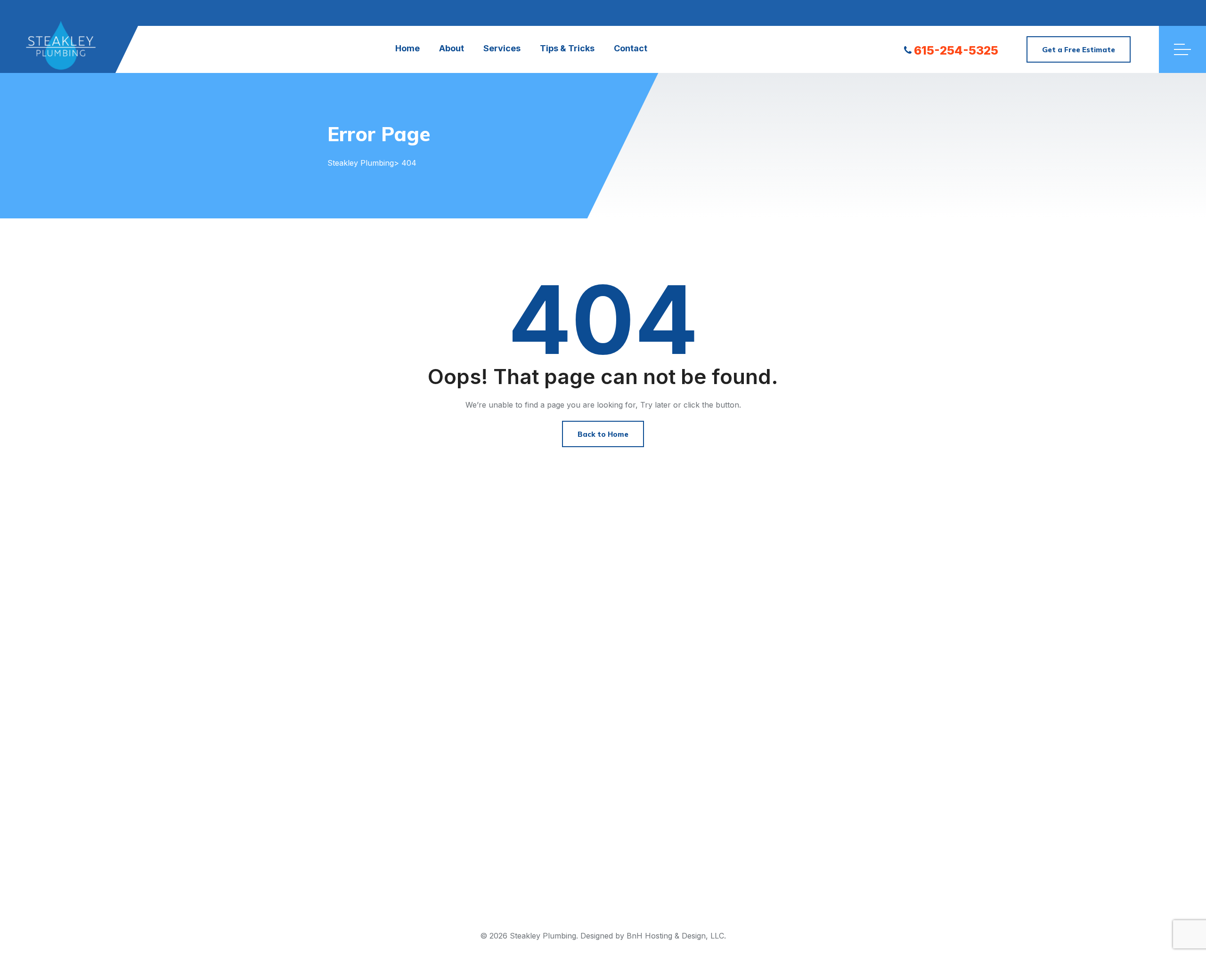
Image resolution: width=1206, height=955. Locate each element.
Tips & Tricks (567, 48)
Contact (630, 48)
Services (502, 48)
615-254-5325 (956, 50)
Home (407, 48)
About (451, 48)
